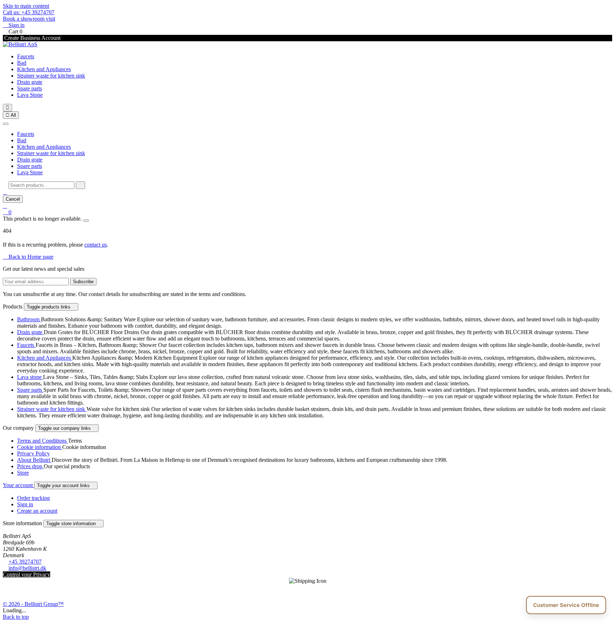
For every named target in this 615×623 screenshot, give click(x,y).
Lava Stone (30, 95)
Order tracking (33, 498)
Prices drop (30, 466)
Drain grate (29, 82)
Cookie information (39, 447)
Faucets (25, 56)
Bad (21, 63)
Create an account (37, 511)
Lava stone (30, 377)
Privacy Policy (33, 453)
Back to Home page (28, 257)
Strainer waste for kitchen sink (51, 76)
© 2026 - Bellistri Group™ (33, 604)
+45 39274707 (25, 562)
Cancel (13, 199)
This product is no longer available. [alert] (43, 219)
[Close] (6, 124)
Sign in (25, 504)
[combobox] (41, 185)
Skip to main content (26, 6)
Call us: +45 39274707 (28, 12)
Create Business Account (32, 38)
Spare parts (29, 88)
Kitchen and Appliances (44, 69)
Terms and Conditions (42, 441)
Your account (18, 485)
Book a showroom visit (29, 19)
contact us (95, 245)
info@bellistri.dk (27, 568)
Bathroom (29, 319)
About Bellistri (34, 460)
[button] (5, 192)
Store (23, 473)
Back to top (16, 617)
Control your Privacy (26, 574)
